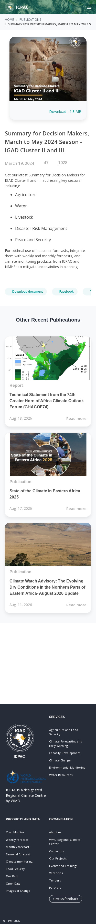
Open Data (13, 883)
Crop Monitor (15, 832)
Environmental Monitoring (67, 767)
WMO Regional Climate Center (64, 842)
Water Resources (60, 775)
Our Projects (58, 858)
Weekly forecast (17, 840)
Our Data (12, 876)
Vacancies (56, 873)
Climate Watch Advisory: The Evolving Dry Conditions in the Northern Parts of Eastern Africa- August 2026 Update (47, 587)
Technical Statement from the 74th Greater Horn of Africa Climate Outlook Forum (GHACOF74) (46, 400)
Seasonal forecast (18, 854)
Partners (55, 887)
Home (9, 19)
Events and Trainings (63, 866)
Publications (30, 19)
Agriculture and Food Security (63, 732)
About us (55, 832)
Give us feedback (65, 899)
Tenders (55, 880)
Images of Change (18, 891)
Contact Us (56, 851)
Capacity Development (64, 753)
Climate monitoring (19, 861)
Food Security (15, 869)
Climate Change (60, 760)
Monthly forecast (17, 847)
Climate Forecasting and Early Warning (65, 743)
